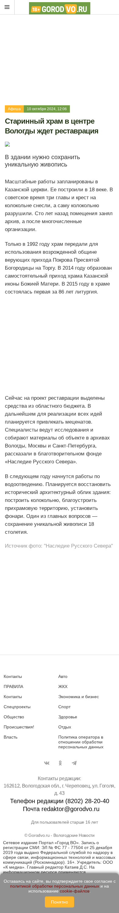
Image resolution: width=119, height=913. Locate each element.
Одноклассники (60, 763)
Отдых (64, 726)
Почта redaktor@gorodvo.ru (61, 809)
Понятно (59, 902)
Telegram (74, 763)
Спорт (64, 706)
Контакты (13, 676)
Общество (14, 716)
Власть (10, 737)
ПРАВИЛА (13, 686)
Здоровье (67, 716)
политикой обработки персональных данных (54, 886)
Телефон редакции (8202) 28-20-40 (59, 801)
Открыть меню (7, 7)
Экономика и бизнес (78, 696)
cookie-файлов (74, 891)
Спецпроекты (17, 706)
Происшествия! (19, 726)
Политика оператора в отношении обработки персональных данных (80, 742)
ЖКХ (62, 686)
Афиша (14, 109)
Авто (62, 676)
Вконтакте (46, 763)
